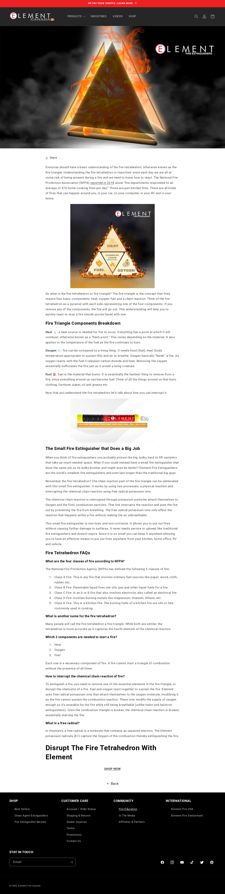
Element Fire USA (182, 809)
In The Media (127, 815)
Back (115, 784)
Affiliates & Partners (132, 821)
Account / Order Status (81, 809)
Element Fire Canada (29, 886)
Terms (71, 828)
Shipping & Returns (79, 815)
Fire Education (128, 809)
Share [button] (53, 157)
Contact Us (74, 841)
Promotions (74, 834)
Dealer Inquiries (77, 821)
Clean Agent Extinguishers (31, 815)
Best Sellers (22, 809)
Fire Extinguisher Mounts (30, 821)
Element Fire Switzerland (187, 815)
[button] (76, 16)
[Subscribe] (71, 862)
